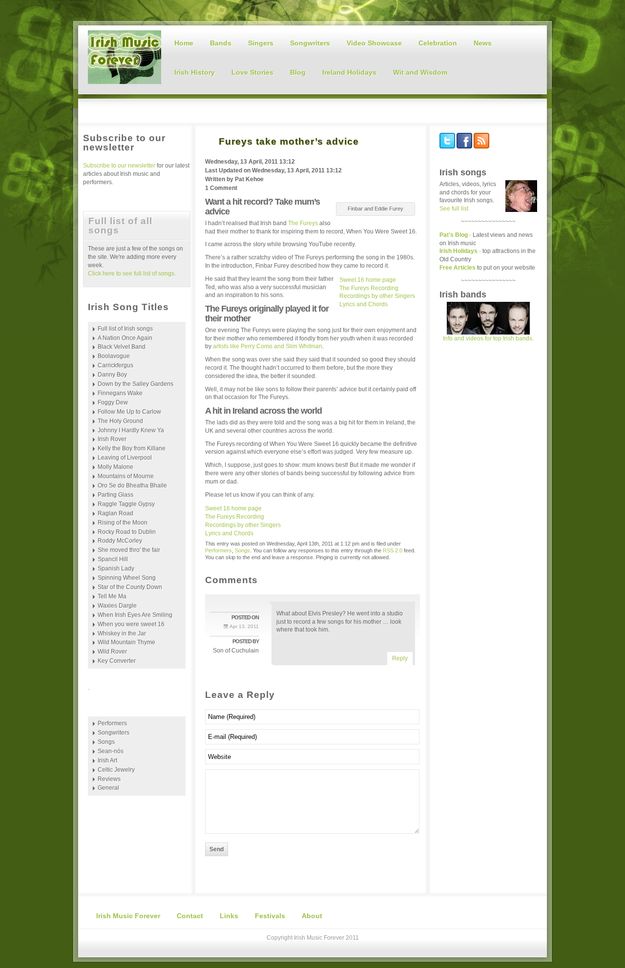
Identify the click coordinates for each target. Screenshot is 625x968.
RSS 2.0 (392, 550)
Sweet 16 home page (367, 279)
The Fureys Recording (368, 288)
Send (216, 849)
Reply (400, 658)
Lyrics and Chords (363, 304)
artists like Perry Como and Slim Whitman (267, 346)
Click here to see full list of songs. (132, 273)
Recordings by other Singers (377, 296)
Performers (218, 550)
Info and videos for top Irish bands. (488, 338)
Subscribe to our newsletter (120, 165)
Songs (242, 550)
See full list (453, 208)
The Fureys (303, 223)
